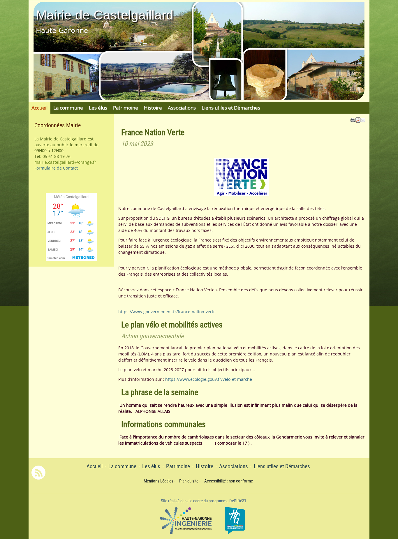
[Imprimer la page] (353, 119)
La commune (68, 107)
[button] (362, 119)
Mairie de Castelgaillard (104, 15)
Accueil (39, 107)
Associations (182, 107)
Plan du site (188, 481)
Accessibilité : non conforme (228, 481)
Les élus (98, 107)
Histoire (153, 107)
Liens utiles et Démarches (231, 107)
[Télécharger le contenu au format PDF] (357, 119)
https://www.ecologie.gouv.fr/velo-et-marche (208, 379)
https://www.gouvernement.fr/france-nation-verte (167, 311)
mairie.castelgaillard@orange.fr (65, 162)
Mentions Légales (158, 481)
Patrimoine (125, 107)
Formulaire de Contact (56, 168)
